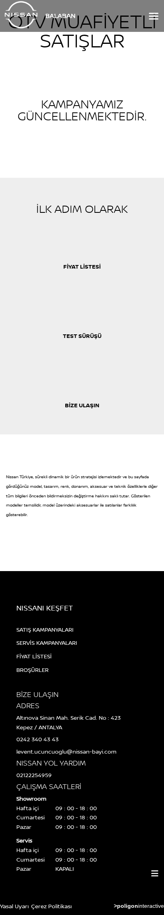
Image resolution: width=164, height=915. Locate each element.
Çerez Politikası (51, 906)
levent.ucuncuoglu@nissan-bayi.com (66, 751)
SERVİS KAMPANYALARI (46, 642)
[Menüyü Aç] (152, 16)
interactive (139, 906)
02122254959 (34, 775)
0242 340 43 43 (37, 739)
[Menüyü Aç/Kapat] (155, 873)
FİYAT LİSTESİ (34, 656)
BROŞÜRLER (32, 669)
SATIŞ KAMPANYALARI (45, 629)
